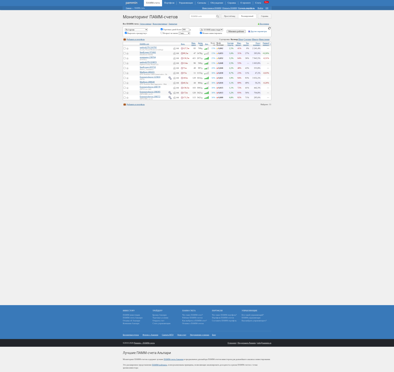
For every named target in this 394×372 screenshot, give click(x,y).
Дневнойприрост (266, 44)
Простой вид (229, 16)
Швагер (255, 39)
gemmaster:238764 (148, 57)
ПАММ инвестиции (131, 315)
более (179, 29)
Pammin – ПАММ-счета (144, 343)
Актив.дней (200, 44)
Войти (260, 8)
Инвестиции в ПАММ (211, 8)
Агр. (206, 44)
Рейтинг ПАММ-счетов (192, 318)
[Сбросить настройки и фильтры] (269, 28)
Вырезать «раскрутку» (137, 33)
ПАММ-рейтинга (159, 365)
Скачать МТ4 (167, 335)
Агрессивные (145, 24)
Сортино (247, 39)
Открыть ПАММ (229, 8)
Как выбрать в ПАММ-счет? (194, 320)
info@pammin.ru (264, 343)
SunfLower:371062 (148, 52)
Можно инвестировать (212, 33)
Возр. (183, 44)
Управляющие (186, 3)
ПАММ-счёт (144, 44)
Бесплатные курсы (131, 335)
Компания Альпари (131, 323)
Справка (232, 3)
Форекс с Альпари (150, 335)
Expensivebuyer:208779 (150, 87)
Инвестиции (264, 39)
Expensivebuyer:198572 (150, 96)
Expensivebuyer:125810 (150, 77)
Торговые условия (160, 318)
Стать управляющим (161, 323)
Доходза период (256, 44)
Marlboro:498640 (147, 82)
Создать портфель (246, 8)
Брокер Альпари (160, 315)
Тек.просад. (246, 44)
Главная (128, 8)
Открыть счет (158, 320)
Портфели (169, 3)
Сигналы (201, 3)
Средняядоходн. (230, 44)
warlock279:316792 (148, 47)
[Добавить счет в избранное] (127, 48)
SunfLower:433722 (148, 67)
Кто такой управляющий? (253, 315)
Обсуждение (217, 3)
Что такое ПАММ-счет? (192, 315)
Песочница (264, 24)
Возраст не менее (171, 33)
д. (190, 29)
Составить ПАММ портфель (224, 320)
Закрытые (173, 24)
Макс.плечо (193, 44)
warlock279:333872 (148, 62)
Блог (214, 335)
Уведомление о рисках (199, 335)
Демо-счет (181, 335)
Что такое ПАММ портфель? (224, 315)
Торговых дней (169, 29)
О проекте (245, 3)
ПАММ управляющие (251, 318)
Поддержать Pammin (247, 343)
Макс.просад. (238, 44)
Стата (258, 3)
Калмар (234, 39)
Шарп (240, 39)
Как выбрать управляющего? (254, 320)
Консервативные (160, 24)
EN (267, 8)
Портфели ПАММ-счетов (223, 318)
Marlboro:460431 (147, 72)
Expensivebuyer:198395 (150, 92)
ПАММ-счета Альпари (133, 318)
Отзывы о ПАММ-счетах (193, 323)
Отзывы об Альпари (131, 320)
